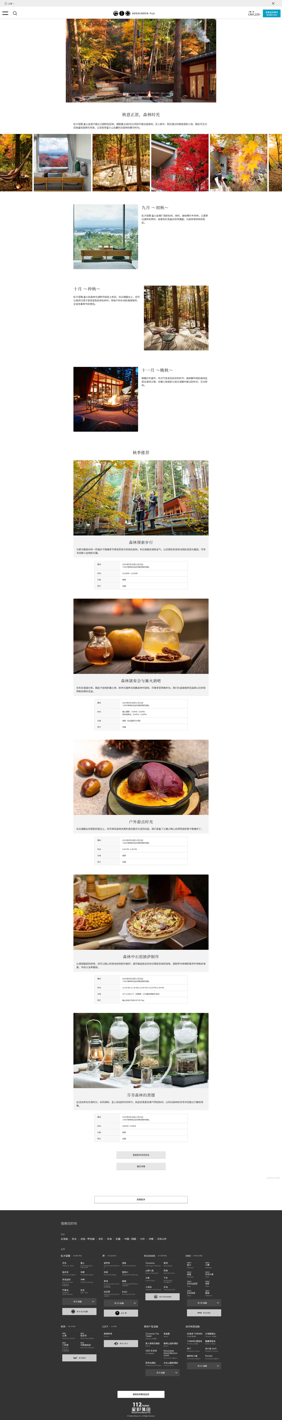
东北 (74, 1239)
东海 (109, 1239)
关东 (100, 1239)
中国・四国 (130, 1239)
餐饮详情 (141, 1166)
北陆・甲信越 (87, 1239)
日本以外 (162, 1239)
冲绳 (151, 1239)
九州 (142, 1239)
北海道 (64, 1239)
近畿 (118, 1239)
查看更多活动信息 (141, 1154)
